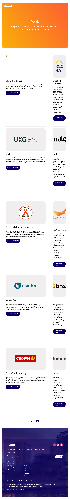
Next (37, 420)
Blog (25, 476)
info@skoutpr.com (13, 470)
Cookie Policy (21, 481)
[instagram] (57, 444)
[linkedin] (54, 444)
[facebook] (61, 444)
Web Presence (19, 489)
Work (25, 465)
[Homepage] (8, 6)
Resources (27, 473)
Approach (27, 468)
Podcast (26, 470)
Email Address (12, 453)
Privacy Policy (11, 481)
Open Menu (65, 6)
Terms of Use (30, 481)
